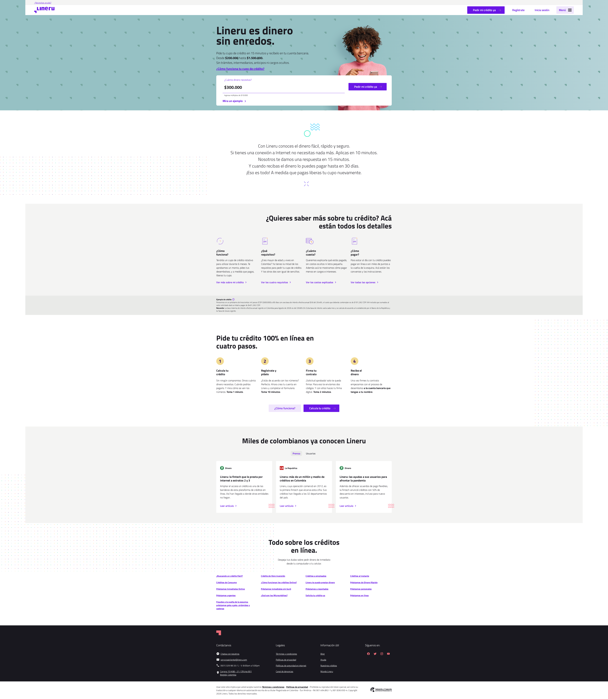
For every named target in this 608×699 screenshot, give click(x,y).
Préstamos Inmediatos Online (230, 589)
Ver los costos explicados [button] (320, 282)
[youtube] (388, 654)
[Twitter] (375, 654)
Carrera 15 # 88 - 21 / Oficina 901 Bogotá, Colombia (236, 673)
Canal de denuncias (284, 671)
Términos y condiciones (286, 653)
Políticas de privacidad (286, 659)
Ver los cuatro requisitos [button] (275, 282)
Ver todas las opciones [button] (363, 282)
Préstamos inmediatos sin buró (276, 589)
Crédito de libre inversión (273, 576)
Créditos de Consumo (226, 582)
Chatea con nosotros (230, 653)
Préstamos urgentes (226, 595)
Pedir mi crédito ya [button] (484, 10)
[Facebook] (368, 654)
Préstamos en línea (359, 595)
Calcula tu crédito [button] (320, 408)
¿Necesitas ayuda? (42, 2)
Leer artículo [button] (227, 506)
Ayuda (323, 659)
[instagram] (381, 654)
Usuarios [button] (311, 453)
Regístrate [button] (518, 10)
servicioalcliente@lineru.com (234, 659)
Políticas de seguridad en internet (291, 665)
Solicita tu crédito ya (315, 595)
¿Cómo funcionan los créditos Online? (279, 582)
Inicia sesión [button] (542, 10)
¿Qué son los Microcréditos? (274, 595)
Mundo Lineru (326, 671)
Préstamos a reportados (317, 589)
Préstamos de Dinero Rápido (363, 582)
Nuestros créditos (328, 665)
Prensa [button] (296, 453)
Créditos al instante (359, 576)
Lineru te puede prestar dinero (320, 582)
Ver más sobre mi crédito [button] (230, 282)
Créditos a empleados (316, 576)
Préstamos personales (361, 589)
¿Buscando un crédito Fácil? (229, 576)
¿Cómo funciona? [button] (284, 408)
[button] (565, 10)
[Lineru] (44, 10)
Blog (322, 653)
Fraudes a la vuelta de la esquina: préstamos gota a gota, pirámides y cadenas (233, 605)
